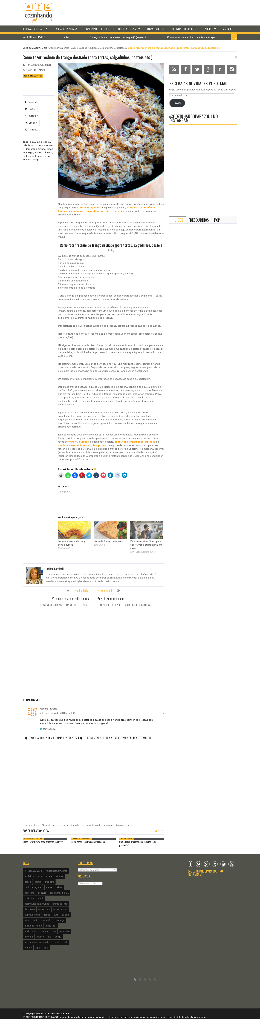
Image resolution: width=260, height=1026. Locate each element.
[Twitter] (198, 864)
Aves (74, 48)
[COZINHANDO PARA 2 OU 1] (38, 12)
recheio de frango (32, 156)
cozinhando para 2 (34, 898)
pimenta (29, 936)
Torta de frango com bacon (109, 541)
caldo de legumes (34, 887)
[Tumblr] (215, 864)
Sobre (208, 29)
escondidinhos (95, 211)
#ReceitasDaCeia (33, 871)
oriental (44, 931)
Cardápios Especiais (97, 29)
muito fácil (40, 152)
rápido (57, 942)
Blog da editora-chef (184, 29)
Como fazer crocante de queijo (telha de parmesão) (137, 843)
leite (27, 920)
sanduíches (148, 207)
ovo (54, 931)
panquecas (133, 207)
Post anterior (82, 590)
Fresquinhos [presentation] (199, 220)
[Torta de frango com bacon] (110, 530)
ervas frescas (60, 909)
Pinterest (32, 130)
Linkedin (32, 123)
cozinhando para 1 (59, 892)
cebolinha (28, 145)
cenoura (42, 892)
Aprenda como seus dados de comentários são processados (101, 825)
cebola (47, 141)
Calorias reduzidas (88, 48)
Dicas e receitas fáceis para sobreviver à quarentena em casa (146, 545)
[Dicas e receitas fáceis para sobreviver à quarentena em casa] (146, 530)
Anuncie (227, 29)
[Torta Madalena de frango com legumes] (74, 530)
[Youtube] (231, 864)
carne (49, 887)
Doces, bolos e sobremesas (138, 604)
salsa (47, 156)
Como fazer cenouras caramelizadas (88, 841)
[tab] (177, 219)
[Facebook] (190, 864)
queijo (58, 936)
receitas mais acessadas (37, 942)
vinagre (36, 159)
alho (39, 141)
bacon (28, 881)
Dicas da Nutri (155, 29)
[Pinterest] (223, 864)
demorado (31, 148)
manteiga (28, 152)
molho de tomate (33, 925)
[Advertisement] (93, 653)
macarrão (46, 920)
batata (37, 881)
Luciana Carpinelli (40, 64)
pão (49, 936)
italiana (65, 914)
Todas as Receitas (33, 29)
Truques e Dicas (127, 29)
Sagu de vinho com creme (111, 599)
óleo (49, 152)
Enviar (177, 103)
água (33, 141)
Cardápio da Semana (66, 29)
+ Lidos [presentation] (177, 220)
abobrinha (29, 876)
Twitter (31, 109)
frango (42, 148)
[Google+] (207, 864)
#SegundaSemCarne (56, 871)
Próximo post (105, 590)
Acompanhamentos (59, 48)
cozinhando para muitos (37, 903)
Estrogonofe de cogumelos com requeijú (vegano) (88, 37)
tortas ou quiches (90, 207)
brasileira (49, 881)
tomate (26, 159)
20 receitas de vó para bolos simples (70, 599)
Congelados (120, 48)
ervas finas (44, 909)
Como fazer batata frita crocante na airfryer (162, 37)
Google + (33, 116)
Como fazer (106, 48)
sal (65, 942)
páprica (40, 936)
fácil (56, 914)
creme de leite (60, 903)
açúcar (59, 876)
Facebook (32, 102)
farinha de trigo (32, 914)
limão (50, 148)
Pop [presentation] (217, 220)
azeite (49, 876)
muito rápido (31, 931)
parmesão (64, 931)
